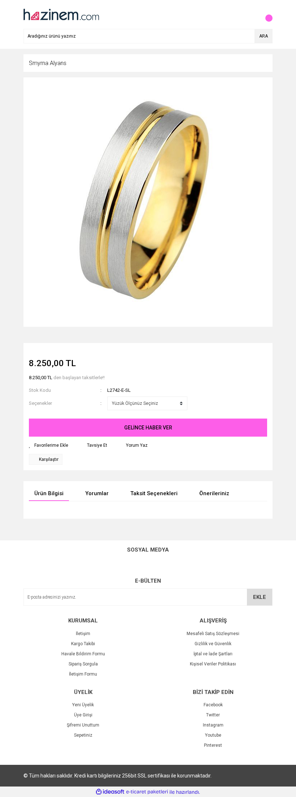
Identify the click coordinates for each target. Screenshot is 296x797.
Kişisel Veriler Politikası (213, 664)
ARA (263, 36)
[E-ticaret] (147, 792)
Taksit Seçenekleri (154, 493)
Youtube (213, 735)
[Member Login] (251, 14)
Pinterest (213, 745)
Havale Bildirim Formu (83, 653)
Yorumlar (97, 493)
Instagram (213, 725)
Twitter (213, 714)
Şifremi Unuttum (83, 725)
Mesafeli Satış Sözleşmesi (213, 633)
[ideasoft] (110, 792)
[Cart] (265, 14)
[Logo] (60, 14)
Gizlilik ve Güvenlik (213, 643)
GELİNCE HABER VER (148, 427)
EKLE (259, 597)
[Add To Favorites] (48, 445)
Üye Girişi (83, 714)
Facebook (213, 704)
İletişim (83, 633)
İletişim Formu (83, 674)
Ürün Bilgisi (49, 493)
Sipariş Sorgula (83, 664)
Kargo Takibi (83, 643)
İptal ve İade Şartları (212, 653)
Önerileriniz (214, 493)
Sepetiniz (83, 735)
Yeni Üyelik (83, 704)
